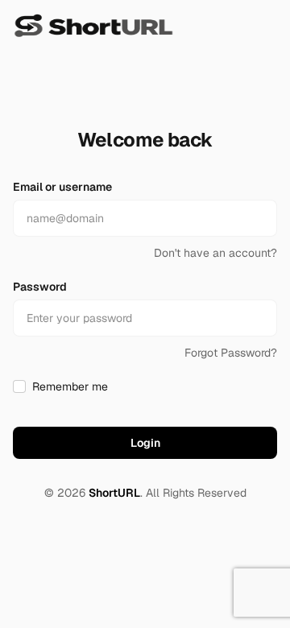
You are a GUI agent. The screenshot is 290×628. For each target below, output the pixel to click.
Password (40, 286)
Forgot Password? (230, 352)
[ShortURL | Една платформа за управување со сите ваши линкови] (93, 26)
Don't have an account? (215, 253)
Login (145, 443)
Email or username (62, 187)
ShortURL (114, 492)
